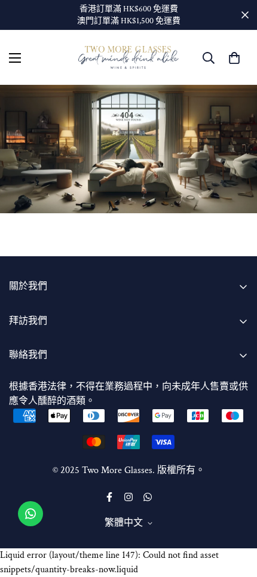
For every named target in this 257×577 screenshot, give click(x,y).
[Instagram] (128, 497)
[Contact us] (30, 513)
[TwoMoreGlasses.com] (128, 57)
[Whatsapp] (147, 497)
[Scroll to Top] (235, 514)
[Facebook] (109, 497)
